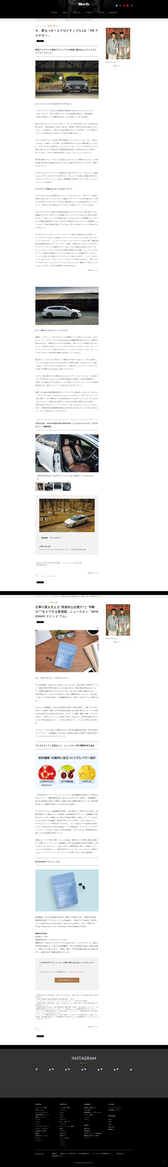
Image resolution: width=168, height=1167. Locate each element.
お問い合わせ (120, 1153)
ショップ (37, 1121)
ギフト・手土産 (64, 1138)
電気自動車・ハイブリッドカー (93, 1112)
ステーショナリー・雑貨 (67, 1126)
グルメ (61, 1114)
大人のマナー (63, 1133)
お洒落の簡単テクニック (42, 1114)
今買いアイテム (39, 1110)
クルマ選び (87, 1110)
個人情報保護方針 (84, 1153)
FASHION (54, 12)
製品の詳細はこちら (66, 980)
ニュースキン (38, 1030)
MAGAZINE (113, 12)
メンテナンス (39, 1140)
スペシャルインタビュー (115, 1107)
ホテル (61, 1112)
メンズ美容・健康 (54, 596)
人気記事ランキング (114, 1110)
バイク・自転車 (88, 1114)
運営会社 (54, 1153)
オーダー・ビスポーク (41, 1128)
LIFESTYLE (76, 12)
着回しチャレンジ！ (41, 1117)
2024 (109, 1122)
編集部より (111, 1129)
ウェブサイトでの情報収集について (103, 1153)
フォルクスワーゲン (40, 576)
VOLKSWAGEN (50, 576)
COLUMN (101, 12)
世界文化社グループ (57, 1156)
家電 (61, 1128)
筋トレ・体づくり (65, 1121)
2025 (109, 1119)
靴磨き (37, 1133)
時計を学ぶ (87, 1128)
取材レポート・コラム (41, 1135)
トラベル (62, 1110)
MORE (118, 65)
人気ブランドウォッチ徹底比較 (93, 1133)
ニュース (37, 1119)
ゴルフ (61, 1117)
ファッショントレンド (41, 1112)
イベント (37, 1124)
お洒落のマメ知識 (40, 1131)
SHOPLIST (111, 1127)
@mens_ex (83, 1063)
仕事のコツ (63, 1135)
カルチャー (63, 1119)
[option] (67, 457)
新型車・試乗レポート (55, 20)
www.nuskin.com (76, 972)
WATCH (65, 12)
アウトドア (63, 1131)
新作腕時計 (87, 1131)
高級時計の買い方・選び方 (91, 1135)
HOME (37, 20)
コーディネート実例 (41, 1107)
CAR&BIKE (89, 12)
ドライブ (86, 1119)
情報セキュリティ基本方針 (68, 1153)
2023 (109, 1124)
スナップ (37, 1138)
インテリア (63, 1124)
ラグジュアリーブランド (42, 1126)
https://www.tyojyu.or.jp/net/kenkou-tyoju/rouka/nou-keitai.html (54, 1001)
